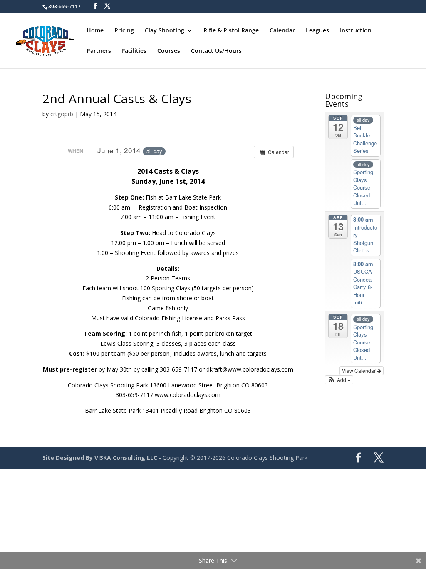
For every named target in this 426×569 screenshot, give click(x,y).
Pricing (124, 30)
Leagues (317, 30)
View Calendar (359, 370)
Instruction (356, 30)
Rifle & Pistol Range (231, 30)
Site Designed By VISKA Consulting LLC (99, 458)
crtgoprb (61, 114)
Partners (99, 51)
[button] (339, 380)
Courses (168, 51)
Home (95, 30)
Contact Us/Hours (216, 51)
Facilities (134, 51)
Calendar (282, 30)
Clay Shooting (164, 30)
